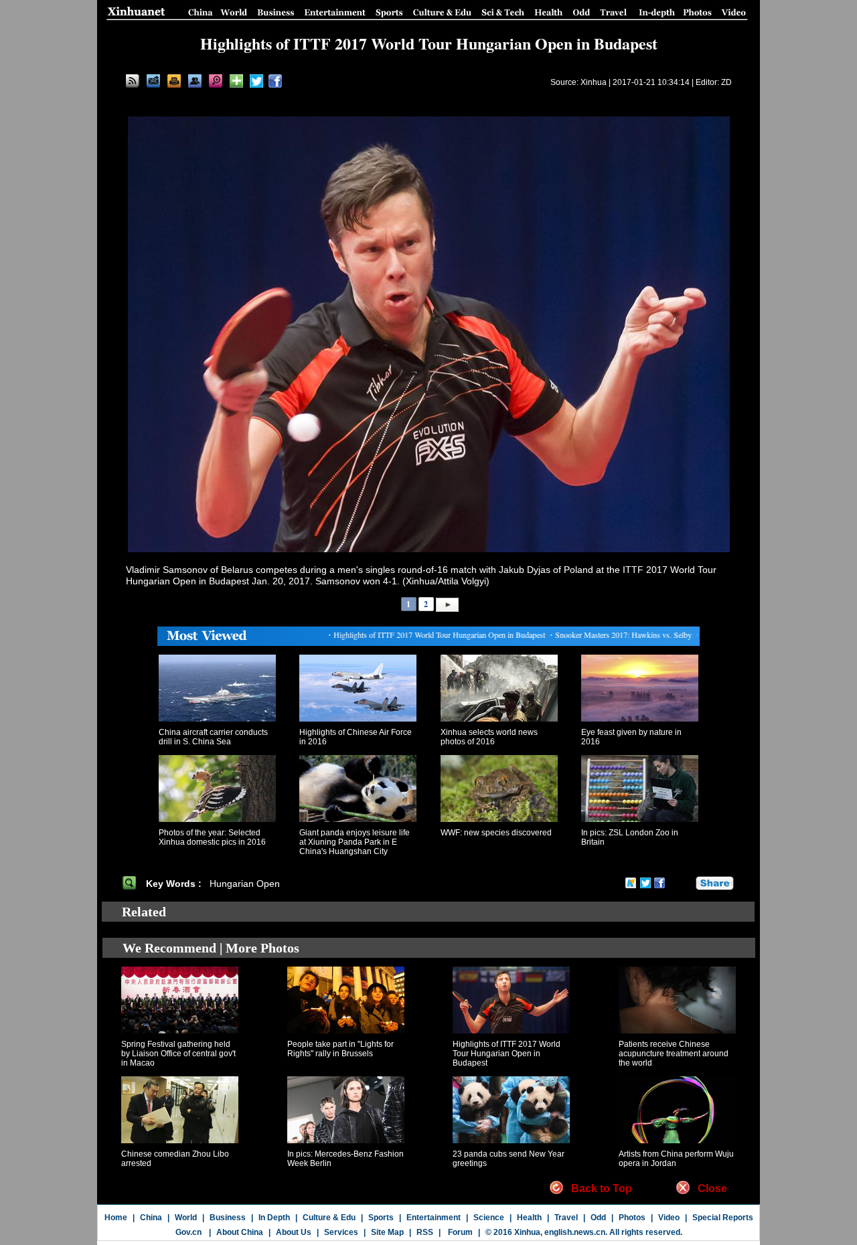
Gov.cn (188, 1232)
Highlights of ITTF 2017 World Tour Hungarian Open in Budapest (506, 1054)
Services (341, 1232)
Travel (566, 1217)
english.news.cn (574, 1232)
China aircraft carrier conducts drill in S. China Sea (213, 737)
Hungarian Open (246, 883)
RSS (424, 1232)
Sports (381, 1217)
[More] (236, 81)
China (151, 1217)
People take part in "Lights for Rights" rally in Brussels (340, 1049)
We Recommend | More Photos (211, 947)
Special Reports (722, 1217)
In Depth (274, 1217)
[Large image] (215, 81)
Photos (632, 1217)
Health (529, 1217)
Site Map (387, 1232)
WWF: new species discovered (496, 832)
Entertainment (433, 1217)
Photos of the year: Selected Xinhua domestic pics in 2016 (212, 837)
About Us (293, 1232)
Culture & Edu (329, 1217)
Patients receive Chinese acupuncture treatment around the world (673, 1054)
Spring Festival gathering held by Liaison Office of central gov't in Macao (178, 1054)
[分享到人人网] (686, 883)
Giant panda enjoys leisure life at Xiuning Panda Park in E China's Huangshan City (354, 842)
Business (228, 1217)
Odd (598, 1217)
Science (488, 1217)
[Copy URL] (195, 81)
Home (115, 1217)
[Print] (174, 81)
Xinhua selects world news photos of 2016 (489, 737)
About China (239, 1232)
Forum (459, 1232)
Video (669, 1217)
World (186, 1217)
